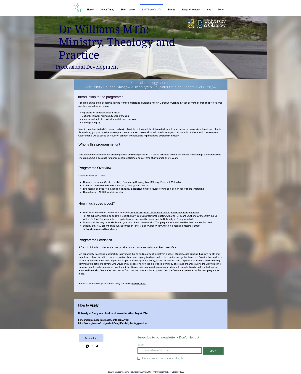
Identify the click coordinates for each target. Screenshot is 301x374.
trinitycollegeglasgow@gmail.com (100, 229)
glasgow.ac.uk (138, 283)
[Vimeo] (87, 346)
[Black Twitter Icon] (97, 346)
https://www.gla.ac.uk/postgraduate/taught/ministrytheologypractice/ (164, 212)
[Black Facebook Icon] (92, 346)
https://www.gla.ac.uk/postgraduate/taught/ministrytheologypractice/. (113, 323)
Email (140, 344)
